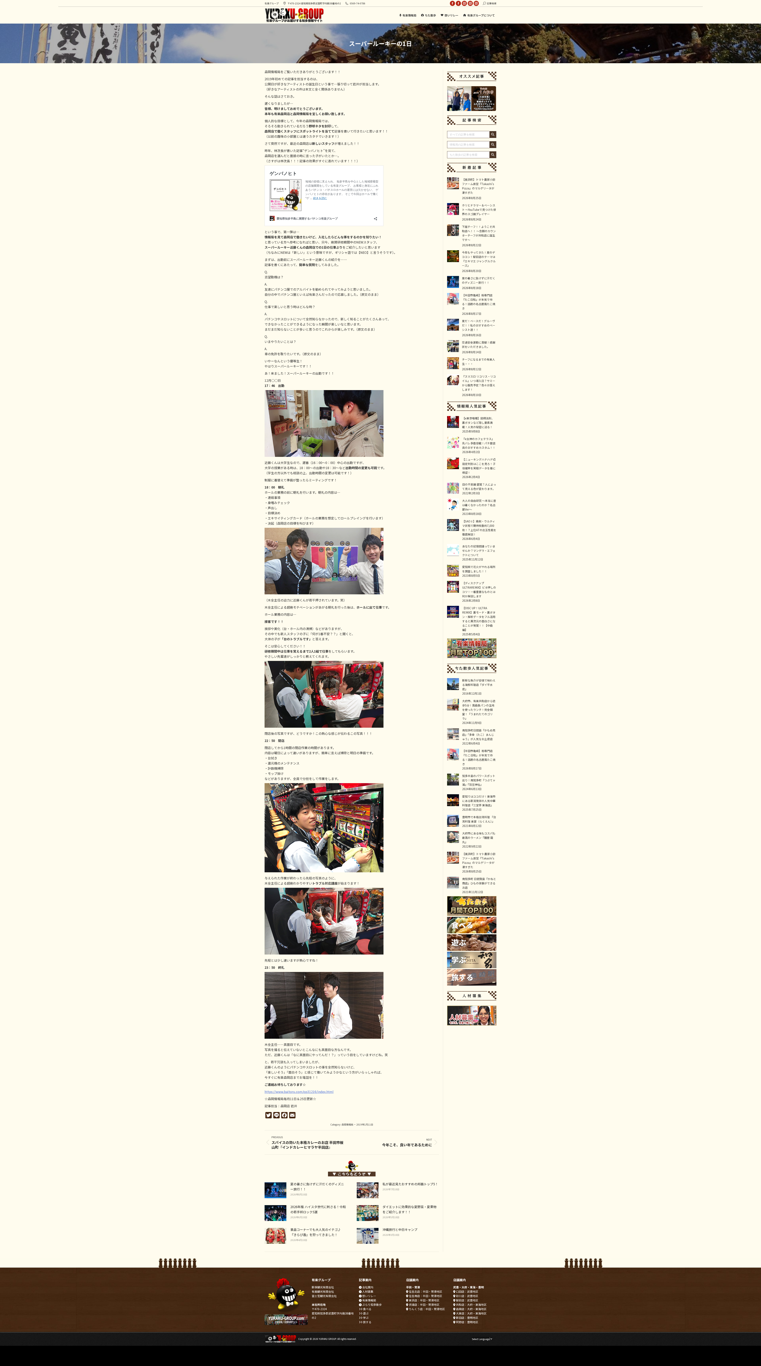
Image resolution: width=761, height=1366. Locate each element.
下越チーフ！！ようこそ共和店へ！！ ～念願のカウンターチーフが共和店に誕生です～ (479, 233)
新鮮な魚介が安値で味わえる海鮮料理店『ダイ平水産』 (478, 684)
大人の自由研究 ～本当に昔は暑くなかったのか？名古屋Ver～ (479, 505)
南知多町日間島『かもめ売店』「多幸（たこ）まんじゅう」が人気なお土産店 (478, 734)
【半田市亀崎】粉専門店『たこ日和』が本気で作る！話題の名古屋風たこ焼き (478, 301)
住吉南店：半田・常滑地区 (425, 1296)
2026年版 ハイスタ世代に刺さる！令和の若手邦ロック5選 (318, 1209)
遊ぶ (365, 1313)
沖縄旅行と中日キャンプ (399, 1229)
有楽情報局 (369, 1300)
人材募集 (367, 1291)
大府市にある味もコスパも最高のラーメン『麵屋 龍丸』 (478, 837)
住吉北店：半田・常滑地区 (425, 1291)
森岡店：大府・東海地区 (471, 1309)
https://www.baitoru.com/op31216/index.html (299, 1091)
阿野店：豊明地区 (466, 1322)
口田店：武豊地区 (466, 1291)
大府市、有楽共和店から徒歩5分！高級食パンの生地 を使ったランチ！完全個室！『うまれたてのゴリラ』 (478, 709)
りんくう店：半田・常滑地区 (426, 1309)
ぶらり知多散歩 (372, 1305)
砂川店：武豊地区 (466, 1296)
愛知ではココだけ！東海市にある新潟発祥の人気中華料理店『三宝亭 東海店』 (478, 800)
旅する (366, 1322)
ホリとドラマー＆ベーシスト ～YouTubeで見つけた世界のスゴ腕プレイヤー (479, 209)
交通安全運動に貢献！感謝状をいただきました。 (478, 344)
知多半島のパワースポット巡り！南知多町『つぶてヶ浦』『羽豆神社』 (478, 780)
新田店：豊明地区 (466, 1318)
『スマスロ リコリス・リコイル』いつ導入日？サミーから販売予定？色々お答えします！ (479, 382)
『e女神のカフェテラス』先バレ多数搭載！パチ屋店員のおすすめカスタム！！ (478, 443)
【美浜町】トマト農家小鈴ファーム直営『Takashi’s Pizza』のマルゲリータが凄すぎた (478, 186)
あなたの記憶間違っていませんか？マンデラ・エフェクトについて (478, 550)
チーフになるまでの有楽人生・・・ (478, 361)
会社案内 (367, 1287)
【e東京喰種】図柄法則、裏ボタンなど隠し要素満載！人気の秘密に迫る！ (478, 422)
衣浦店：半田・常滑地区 (423, 1305)
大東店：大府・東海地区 (471, 1313)
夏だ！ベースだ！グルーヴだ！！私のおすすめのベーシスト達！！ (478, 325)
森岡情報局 (347, 1124)
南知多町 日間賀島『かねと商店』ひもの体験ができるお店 (479, 883)
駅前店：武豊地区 (466, 1300)
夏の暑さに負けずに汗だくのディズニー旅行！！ (317, 1186)
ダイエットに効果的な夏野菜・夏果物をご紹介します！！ (409, 1209)
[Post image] (275, 1190)
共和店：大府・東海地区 (471, 1305)
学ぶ (365, 1318)
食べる (366, 1309)
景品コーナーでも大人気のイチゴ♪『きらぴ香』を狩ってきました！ (315, 1232)
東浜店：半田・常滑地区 (423, 1300)
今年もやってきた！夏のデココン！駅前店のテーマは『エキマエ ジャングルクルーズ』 (479, 258)
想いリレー (369, 1296)
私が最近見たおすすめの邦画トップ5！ (410, 1184)
